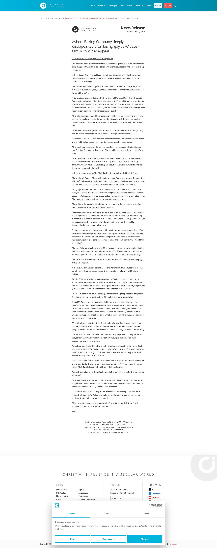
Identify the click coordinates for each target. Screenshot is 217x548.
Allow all (144, 539)
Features (101, 6)
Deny (72, 539)
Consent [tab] (71, 514)
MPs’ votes (61, 493)
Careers (149, 6)
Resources (139, 6)
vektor (174, 544)
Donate (168, 6)
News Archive (62, 496)
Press (58, 499)
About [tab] (146, 514)
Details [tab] (108, 514)
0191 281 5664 (120, 489)
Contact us (83, 496)
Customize (107, 539)
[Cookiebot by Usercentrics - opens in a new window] (151, 505)
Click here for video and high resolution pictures (92, 58)
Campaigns (112, 6)
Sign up (158, 6)
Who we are (61, 489)
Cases (122, 6)
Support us (83, 493)
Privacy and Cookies (87, 499)
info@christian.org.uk (125, 493)
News (93, 6)
